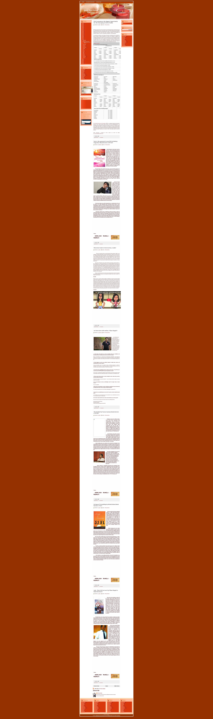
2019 (83, 32)
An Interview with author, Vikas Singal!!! (105, 330)
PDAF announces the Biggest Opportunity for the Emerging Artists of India (106, 22)
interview (124, 40)
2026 (83, 23)
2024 (83, 26)
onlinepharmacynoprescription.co (100, 715)
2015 (83, 37)
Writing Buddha (107, 24)
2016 (83, 36)
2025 (83, 24)
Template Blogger (110, 715)
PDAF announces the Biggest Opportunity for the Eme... (87, 42)
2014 (83, 39)
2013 (83, 59)
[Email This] (95, 136)
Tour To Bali (114, 715)
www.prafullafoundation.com (99, 133)
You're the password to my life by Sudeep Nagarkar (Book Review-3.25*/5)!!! (105, 142)
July (83, 49)
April (83, 53)
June (83, 51)
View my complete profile (100, 695)
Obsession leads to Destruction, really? (105, 248)
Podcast (83, 76)
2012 (83, 60)
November (84, 44)
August (84, 48)
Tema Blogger (118, 715)
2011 (83, 61)
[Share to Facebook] (98, 136)
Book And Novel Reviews (91, 11)
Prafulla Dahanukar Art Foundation (100, 123)
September (84, 47)
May (83, 52)
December (84, 40)
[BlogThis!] (96, 136)
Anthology (83, 69)
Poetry (83, 77)
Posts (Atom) (102, 688)
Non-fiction (83, 75)
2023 (83, 27)
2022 (83, 28)
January (84, 57)
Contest (83, 71)
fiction (97, 500)
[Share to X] (97, 136)
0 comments (101, 137)
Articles (83, 70)
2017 (83, 35)
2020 (83, 31)
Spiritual (83, 78)
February (84, 56)
